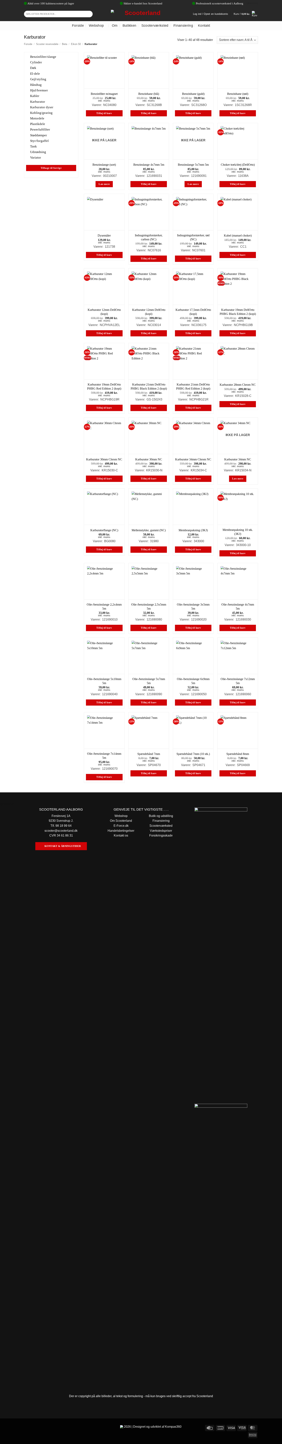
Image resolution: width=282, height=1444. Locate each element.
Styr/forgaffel (39, 140)
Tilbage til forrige (51, 167)
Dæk (33, 68)
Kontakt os (121, 835)
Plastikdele (37, 124)
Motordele (37, 118)
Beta (64, 44)
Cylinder (36, 62)
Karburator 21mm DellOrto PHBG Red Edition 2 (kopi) (193, 386)
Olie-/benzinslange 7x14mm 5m (104, 755)
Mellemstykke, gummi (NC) (149, 530)
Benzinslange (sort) (104, 164)
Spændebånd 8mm (237, 754)
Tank (33, 146)
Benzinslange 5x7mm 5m (193, 164)
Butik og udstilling (161, 816)
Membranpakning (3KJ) (193, 530)
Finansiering (183, 25)
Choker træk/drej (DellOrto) (238, 164)
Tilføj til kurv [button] (104, 113)
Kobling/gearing (41, 113)
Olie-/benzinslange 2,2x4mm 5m (104, 606)
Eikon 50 (76, 44)
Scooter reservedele (47, 44)
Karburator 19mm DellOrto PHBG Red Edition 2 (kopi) (104, 386)
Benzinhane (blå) (148, 93)
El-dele (35, 73)
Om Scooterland (121, 820)
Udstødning (38, 152)
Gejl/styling (38, 79)
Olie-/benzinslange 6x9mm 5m (193, 681)
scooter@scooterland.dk (61, 830)
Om (115, 25)
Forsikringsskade (161, 835)
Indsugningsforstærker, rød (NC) (193, 237)
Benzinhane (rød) (237, 93)
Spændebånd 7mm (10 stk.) (193, 754)
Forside (78, 25)
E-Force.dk (121, 825)
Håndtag (36, 85)
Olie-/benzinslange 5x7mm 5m (148, 681)
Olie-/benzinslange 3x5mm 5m (193, 606)
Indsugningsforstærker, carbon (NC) (148, 237)
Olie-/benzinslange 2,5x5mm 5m (148, 606)
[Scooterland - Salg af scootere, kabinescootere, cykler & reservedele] (141, 14)
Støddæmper (38, 135)
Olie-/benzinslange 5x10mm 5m (104, 681)
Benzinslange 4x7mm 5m (148, 164)
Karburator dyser (41, 107)
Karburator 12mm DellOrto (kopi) (104, 311)
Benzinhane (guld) (193, 93)
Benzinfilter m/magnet (104, 93)
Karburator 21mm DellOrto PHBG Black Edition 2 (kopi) (149, 386)
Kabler (34, 96)
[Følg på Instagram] (34, 1427)
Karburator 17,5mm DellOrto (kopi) (193, 311)
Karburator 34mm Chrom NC (193, 459)
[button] (246, 14)
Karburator (37, 101)
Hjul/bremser (39, 90)
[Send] (89, 14)
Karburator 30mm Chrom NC (104, 459)
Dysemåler (104, 235)
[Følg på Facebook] (27, 1427)
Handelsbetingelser (121, 830)
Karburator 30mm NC (148, 459)
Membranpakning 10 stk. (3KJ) (238, 531)
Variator (35, 157)
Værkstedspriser (161, 830)
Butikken (129, 25)
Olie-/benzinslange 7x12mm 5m (238, 681)
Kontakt (204, 25)
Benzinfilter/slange (43, 57)
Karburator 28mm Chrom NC (238, 384)
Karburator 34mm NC (237, 459)
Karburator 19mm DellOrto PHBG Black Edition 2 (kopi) (238, 311)
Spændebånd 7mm (148, 754)
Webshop (96, 25)
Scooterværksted (154, 25)
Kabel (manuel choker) (238, 235)
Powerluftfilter (40, 129)
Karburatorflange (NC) (104, 530)
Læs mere (104, 184)
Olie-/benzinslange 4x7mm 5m (237, 606)
